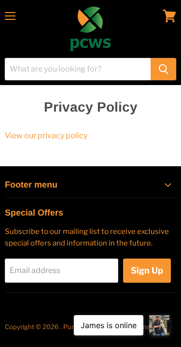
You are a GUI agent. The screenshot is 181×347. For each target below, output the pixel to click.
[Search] (163, 69)
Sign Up (147, 270)
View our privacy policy (46, 135)
